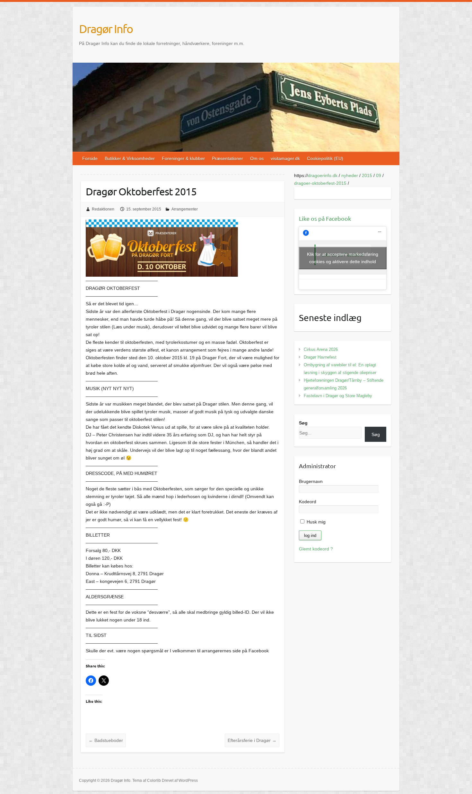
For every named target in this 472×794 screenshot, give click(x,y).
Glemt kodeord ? (316, 548)
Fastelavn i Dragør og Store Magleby (338, 395)
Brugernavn (311, 481)
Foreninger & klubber (183, 158)
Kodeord (307, 501)
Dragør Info (106, 28)
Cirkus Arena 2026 (321, 349)
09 (378, 175)
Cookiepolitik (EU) (325, 158)
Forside (90, 158)
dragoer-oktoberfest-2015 (320, 183)
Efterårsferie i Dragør (252, 740)
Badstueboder (106, 740)
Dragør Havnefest (320, 357)
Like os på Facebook (325, 218)
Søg (303, 422)
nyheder (349, 175)
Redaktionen (103, 209)
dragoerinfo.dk (322, 175)
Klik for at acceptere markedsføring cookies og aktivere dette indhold (342, 258)
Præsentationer (227, 158)
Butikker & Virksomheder (130, 158)
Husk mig (315, 521)
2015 (367, 175)
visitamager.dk (285, 158)
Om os (257, 158)
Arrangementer (184, 209)
